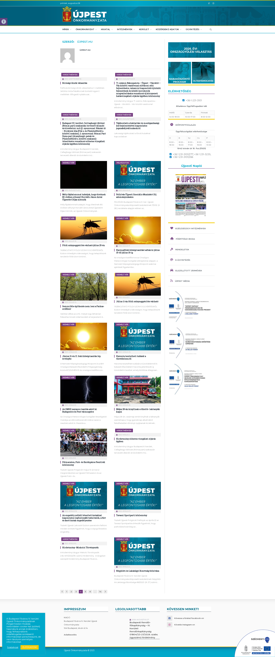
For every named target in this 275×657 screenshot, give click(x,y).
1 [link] (66, 591)
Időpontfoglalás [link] (185, 125)
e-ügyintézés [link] (182, 260)
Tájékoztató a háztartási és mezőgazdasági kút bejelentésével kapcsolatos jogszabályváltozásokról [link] (137, 126)
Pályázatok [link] (123, 163)
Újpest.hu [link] (85, 50)
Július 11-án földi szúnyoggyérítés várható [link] (137, 301)
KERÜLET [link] (144, 29)
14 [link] (100, 591)
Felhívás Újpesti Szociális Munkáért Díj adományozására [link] (136, 195)
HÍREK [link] (65, 29)
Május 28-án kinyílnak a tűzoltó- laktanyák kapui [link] (138, 410)
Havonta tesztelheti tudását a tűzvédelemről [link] (131, 357)
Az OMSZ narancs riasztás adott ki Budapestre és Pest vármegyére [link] (79, 410)
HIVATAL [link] (105, 29)
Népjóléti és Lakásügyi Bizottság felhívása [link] (137, 570)
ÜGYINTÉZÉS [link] (192, 29)
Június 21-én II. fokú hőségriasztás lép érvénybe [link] (81, 357)
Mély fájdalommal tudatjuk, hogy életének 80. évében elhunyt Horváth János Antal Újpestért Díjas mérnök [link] (84, 197)
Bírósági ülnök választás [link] (74, 83)
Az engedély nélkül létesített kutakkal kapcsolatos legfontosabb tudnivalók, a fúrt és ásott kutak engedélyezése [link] (84, 518)
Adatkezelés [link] (70, 635)
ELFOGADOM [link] (29, 647)
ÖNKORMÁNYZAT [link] (85, 29)
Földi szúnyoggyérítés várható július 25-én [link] (83, 245)
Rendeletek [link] (182, 249)
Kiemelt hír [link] (68, 163)
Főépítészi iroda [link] (185, 239)
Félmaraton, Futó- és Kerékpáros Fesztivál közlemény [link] (83, 463)
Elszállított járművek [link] (188, 270)
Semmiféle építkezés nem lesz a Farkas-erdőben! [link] (83, 307)
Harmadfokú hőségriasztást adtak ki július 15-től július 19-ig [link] (138, 251)
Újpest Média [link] (182, 281)
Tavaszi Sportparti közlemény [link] (131, 515)
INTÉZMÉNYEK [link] (124, 29)
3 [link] (76, 591)
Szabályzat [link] (12, 647)
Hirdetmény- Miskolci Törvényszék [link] (80, 547)
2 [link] (71, 591)
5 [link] (85, 591)
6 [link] (90, 591)
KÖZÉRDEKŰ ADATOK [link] (167, 29)
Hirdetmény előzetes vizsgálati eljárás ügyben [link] (136, 440)
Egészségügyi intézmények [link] (190, 228)
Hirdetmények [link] (70, 75)
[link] (3, 21)
